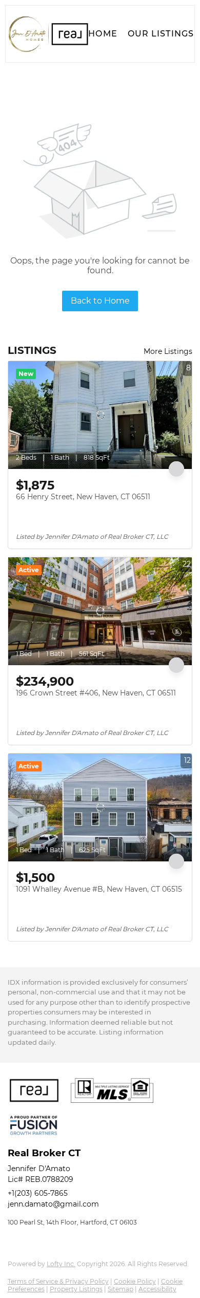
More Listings (168, 351)
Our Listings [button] (161, 34)
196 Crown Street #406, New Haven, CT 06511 (96, 693)
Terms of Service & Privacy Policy (58, 1281)
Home (102, 34)
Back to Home (100, 301)
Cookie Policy (135, 1281)
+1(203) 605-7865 (38, 1193)
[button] (48, 33)
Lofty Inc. (61, 1264)
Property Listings (76, 1289)
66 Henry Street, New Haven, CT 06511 (83, 496)
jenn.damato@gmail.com (53, 1204)
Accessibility (157, 1289)
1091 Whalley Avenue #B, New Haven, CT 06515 (99, 889)
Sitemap (120, 1289)
